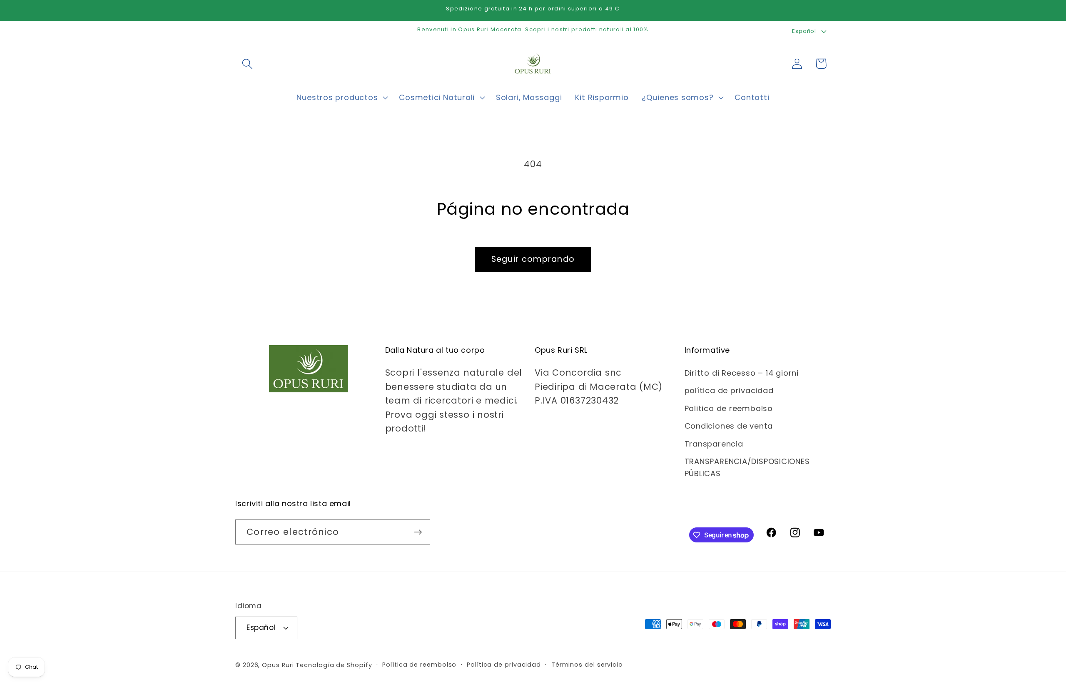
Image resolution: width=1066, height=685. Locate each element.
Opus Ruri (278, 665)
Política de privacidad (504, 664)
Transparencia (714, 444)
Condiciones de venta (729, 426)
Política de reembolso (419, 664)
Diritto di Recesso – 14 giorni (742, 373)
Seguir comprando (533, 259)
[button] (247, 63)
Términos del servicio (587, 664)
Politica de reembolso (729, 408)
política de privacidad (729, 390)
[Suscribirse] (418, 532)
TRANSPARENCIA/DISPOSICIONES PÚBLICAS (747, 467)
